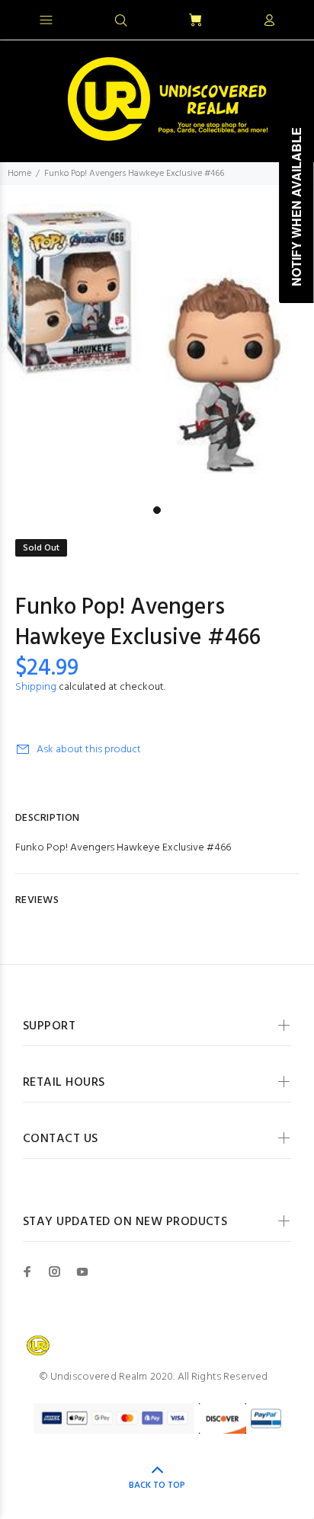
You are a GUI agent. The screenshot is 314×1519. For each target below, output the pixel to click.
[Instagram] (55, 1271)
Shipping (35, 687)
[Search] (121, 21)
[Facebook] (27, 1271)
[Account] (269, 21)
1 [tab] (157, 510)
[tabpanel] (157, 342)
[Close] (289, 18)
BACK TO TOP (157, 1485)
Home (19, 173)
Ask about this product (89, 749)
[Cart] (195, 21)
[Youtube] (82, 1271)
